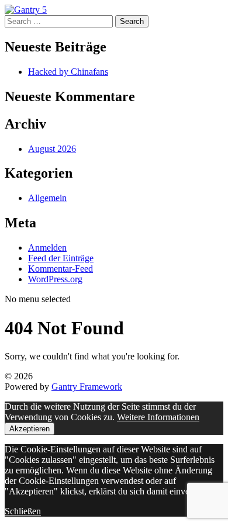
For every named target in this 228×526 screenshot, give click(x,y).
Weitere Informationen (158, 417)
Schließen (23, 511)
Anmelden (47, 247)
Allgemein (47, 198)
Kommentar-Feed (60, 269)
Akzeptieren (29, 428)
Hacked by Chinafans (68, 72)
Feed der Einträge (61, 258)
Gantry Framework (86, 387)
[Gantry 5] (26, 10)
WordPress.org (55, 279)
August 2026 (52, 149)
